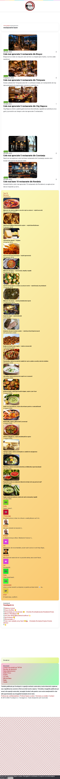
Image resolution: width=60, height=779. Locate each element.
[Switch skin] (55, 6)
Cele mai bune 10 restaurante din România (22, 181)
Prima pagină (6, 25)
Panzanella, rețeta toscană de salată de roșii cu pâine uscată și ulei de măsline (25, 361)
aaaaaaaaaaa (7, 585)
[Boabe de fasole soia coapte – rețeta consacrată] (11, 344)
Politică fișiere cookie (27, 696)
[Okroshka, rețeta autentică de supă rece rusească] (11, 374)
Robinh (5, 526)
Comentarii (6, 197)
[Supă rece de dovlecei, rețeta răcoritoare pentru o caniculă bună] (11, 404)
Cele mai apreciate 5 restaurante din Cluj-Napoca (25, 106)
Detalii (11, 778)
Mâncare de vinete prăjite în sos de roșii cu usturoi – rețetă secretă (22, 210)
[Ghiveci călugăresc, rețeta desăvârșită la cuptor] (11, 435)
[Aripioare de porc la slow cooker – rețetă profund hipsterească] (11, 329)
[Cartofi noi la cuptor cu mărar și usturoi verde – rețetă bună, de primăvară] (11, 284)
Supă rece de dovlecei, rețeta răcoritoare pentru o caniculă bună (22, 406)
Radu (5, 680)
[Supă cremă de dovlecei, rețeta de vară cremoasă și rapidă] (11, 495)
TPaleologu (7, 516)
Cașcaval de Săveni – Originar (11, 240)
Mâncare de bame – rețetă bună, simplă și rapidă (17, 270)
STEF (5, 595)
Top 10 (5, 193)
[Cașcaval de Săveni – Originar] (11, 238)
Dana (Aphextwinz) (9, 671)
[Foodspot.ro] (30, 6)
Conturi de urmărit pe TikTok (12, 667)
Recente (6, 195)
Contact (51, 696)
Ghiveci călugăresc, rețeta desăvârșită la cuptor (17, 436)
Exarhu (5, 675)
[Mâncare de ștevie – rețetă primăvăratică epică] (11, 299)
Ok (8, 778)
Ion (4, 545)
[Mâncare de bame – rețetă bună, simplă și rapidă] (11, 269)
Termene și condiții (42, 696)
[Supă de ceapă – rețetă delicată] (11, 314)
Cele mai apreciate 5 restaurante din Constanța (24, 155)
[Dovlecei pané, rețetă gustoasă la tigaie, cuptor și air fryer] (11, 389)
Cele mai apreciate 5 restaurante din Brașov (22, 54)
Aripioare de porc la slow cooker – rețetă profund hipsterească (21, 331)
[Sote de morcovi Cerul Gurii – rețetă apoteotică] (11, 254)
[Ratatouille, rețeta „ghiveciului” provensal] (11, 420)
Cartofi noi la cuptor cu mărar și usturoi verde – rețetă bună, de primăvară (24, 285)
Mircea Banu (7, 678)
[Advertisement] (30, 16)
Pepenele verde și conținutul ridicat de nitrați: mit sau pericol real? (22, 482)
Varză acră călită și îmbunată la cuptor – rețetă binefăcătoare (21, 225)
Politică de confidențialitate (10, 696)
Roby (5, 575)
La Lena (5, 676)
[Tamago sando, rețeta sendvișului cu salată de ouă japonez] (11, 450)
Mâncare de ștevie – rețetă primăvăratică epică (17, 301)
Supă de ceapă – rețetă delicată (12, 316)
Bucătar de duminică (10, 669)
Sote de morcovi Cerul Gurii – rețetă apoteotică (17, 255)
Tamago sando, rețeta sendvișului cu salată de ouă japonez (20, 451)
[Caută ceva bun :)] (58, 6)
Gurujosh (6, 555)
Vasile (5, 682)
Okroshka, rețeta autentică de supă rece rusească (17, 376)
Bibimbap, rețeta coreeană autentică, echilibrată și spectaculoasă (22, 467)
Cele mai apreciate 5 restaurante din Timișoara (24, 80)
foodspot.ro (8, 605)
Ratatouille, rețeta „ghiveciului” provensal (15, 421)
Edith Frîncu (7, 673)
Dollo (5, 506)
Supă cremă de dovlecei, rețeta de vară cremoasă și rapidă (20, 497)
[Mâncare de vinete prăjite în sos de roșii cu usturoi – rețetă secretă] (11, 208)
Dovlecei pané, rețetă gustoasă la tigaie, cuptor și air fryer (20, 391)
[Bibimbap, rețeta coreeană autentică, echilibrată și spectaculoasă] (11, 465)
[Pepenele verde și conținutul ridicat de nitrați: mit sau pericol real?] (11, 480)
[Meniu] (2, 6)
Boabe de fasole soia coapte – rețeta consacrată (17, 346)
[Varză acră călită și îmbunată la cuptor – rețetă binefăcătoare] (11, 223)
